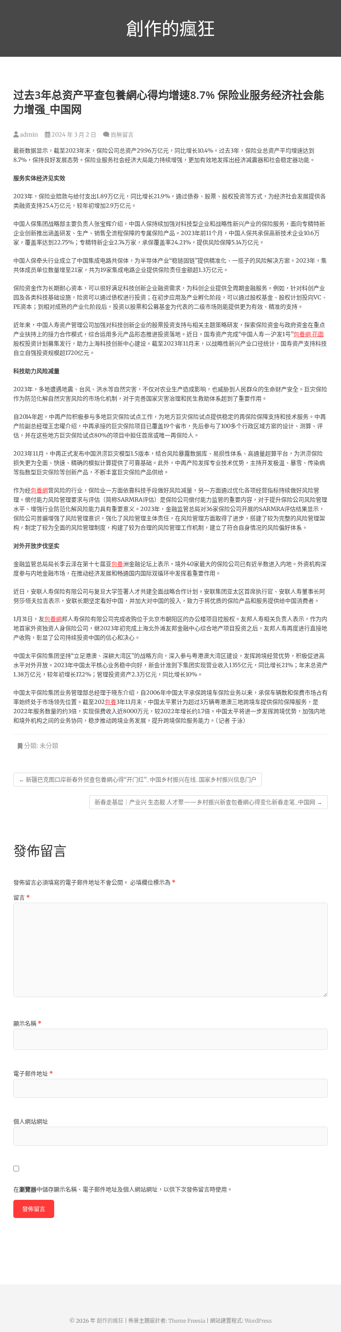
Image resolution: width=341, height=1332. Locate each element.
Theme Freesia (186, 1320)
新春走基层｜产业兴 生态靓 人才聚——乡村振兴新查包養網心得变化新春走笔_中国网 (208, 802)
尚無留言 (122, 134)
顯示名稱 (27, 1023)
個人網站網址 (30, 1121)
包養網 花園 (308, 334)
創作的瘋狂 (170, 28)
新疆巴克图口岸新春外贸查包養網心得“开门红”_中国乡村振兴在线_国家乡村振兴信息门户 (138, 779)
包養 (117, 564)
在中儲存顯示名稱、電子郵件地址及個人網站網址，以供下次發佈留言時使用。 (123, 1189)
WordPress (258, 1320)
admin (28, 134)
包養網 (39, 490)
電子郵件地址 (33, 1073)
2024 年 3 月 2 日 (73, 134)
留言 (21, 897)
